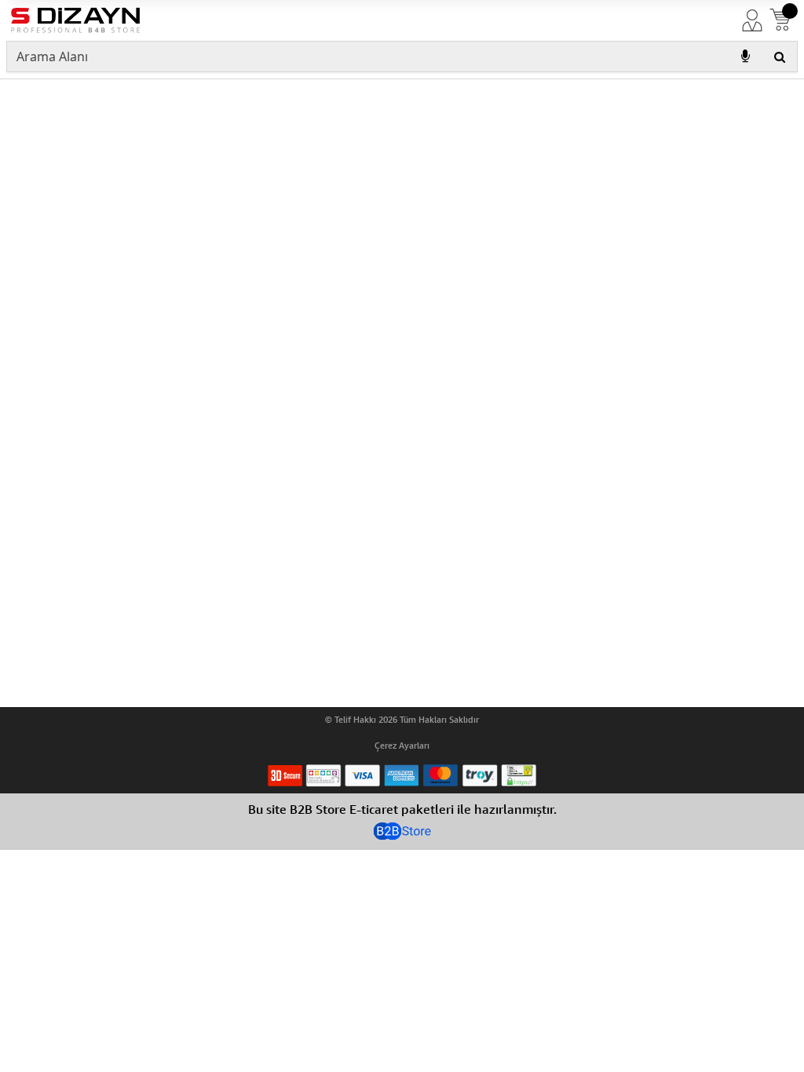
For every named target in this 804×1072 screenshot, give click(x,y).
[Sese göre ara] (745, 56)
